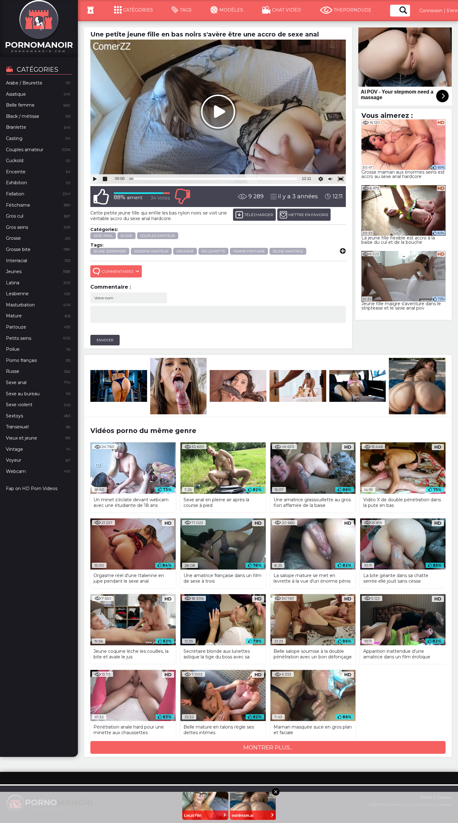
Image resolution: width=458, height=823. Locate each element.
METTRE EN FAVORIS (308, 214)
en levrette (213, 251)
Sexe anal (103, 235)
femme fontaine (249, 251)
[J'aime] (101, 197)
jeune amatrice (288, 251)
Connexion (430, 10)
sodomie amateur (151, 251)
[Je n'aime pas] (182, 197)
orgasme (185, 251)
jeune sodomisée (109, 251)
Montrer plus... (268, 747)
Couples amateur (157, 235)
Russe (126, 235)
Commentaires (117, 271)
